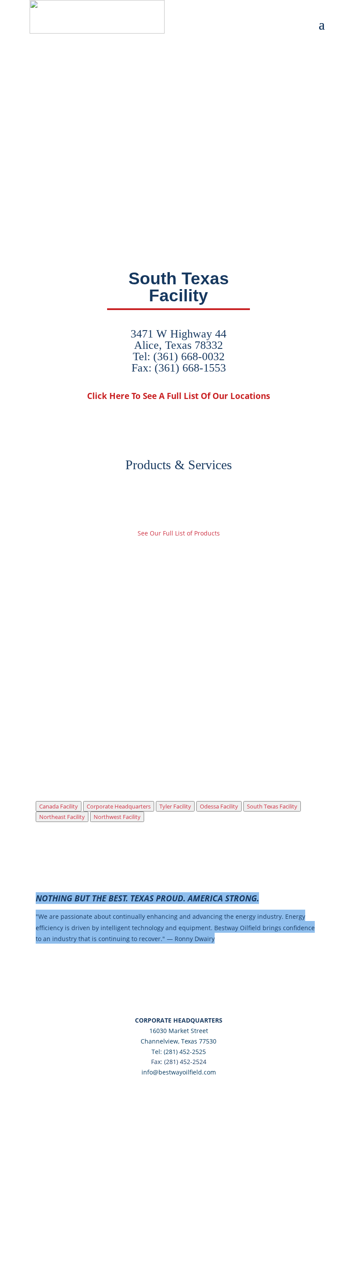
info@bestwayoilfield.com (178, 1072)
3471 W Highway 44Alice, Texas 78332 (178, 339)
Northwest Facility (117, 817)
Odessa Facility (219, 806)
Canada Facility (58, 806)
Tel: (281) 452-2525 (179, 1051)
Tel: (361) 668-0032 (179, 356)
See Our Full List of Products (179, 533)
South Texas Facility (272, 806)
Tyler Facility (175, 806)
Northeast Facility (62, 817)
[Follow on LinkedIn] (350, 7)
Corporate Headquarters (119, 806)
